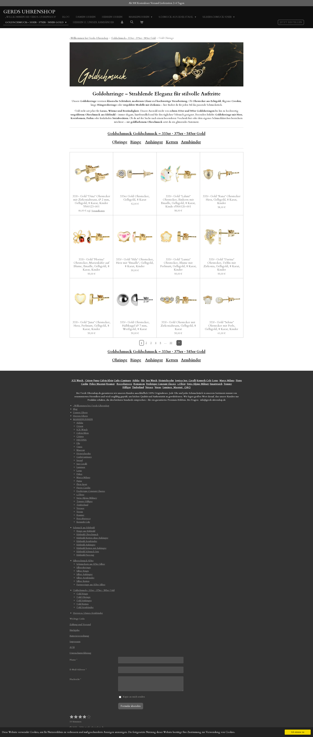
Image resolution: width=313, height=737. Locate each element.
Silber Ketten (82, 581)
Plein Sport (81, 484)
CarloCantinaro (84, 456)
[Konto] (122, 22)
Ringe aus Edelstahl (85, 531)
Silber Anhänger (84, 574)
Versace (149, 387)
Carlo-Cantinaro (122, 380)
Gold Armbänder (85, 607)
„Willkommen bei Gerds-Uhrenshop (89, 38)
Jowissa (179, 380)
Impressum (75, 641)
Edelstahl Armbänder (86, 541)
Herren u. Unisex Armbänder (88, 613)
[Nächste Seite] (179, 343)
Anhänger (154, 142)
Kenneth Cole (204, 380)
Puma (96, 380)
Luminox (168, 387)
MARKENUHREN (83, 419)
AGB (72, 647)
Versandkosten (98, 210)
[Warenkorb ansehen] (141, 22)
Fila (143, 380)
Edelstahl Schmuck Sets (87, 551)
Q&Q (187, 387)
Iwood (79, 460)
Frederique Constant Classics (161, 384)
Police (93, 384)
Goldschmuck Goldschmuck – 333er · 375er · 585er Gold (156, 133)
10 (171, 342)
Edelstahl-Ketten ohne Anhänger (92, 537)
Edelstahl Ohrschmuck (87, 534)
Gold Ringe (82, 593)
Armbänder (191, 142)
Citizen (89, 380)
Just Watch (152, 380)
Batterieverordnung (79, 635)
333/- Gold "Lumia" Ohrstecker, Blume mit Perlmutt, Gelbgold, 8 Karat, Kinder (178, 264)
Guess (79, 446)
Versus (158, 387)
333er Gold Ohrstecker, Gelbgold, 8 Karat (134, 198)
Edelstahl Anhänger (85, 544)
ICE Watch (82, 429)
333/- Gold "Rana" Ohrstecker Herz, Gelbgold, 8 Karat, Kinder (221, 200)
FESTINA (81, 439)
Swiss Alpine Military (198, 384)
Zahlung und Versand (80, 624)
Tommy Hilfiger (84, 501)
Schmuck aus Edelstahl (84, 527)
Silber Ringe (82, 570)
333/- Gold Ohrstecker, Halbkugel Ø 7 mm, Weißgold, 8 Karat (134, 326)
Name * (73, 659)
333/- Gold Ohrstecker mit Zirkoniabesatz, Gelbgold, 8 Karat (178, 326)
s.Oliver (181, 384)
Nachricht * (75, 679)
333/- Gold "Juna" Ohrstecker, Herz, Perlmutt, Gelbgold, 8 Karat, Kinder (91, 326)
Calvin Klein (106, 380)
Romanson (139, 384)
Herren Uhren (80, 415)
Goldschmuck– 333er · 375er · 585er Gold (133, 38)
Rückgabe (75, 630)
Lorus (215, 380)
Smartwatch (216, 384)
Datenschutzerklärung (80, 652)
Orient (79, 426)
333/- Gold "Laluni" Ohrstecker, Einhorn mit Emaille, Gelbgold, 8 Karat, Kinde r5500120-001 (178, 201)
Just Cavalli (189, 380)
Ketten (172, 142)
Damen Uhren (80, 412)
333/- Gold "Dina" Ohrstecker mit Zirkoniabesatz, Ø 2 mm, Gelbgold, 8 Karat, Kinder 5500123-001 (91, 201)
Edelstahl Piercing (85, 554)
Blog (75, 409)
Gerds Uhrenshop (29, 11)
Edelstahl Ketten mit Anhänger (91, 548)
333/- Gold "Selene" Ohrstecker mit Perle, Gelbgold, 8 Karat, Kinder (221, 326)
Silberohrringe (83, 567)
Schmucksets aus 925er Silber (90, 564)
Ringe (135, 142)
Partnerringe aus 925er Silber (90, 584)
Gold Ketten (82, 603)
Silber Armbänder (85, 577)
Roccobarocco (124, 384)
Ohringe (119, 360)
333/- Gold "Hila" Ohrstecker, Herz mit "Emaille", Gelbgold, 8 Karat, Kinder (135, 263)
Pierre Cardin (83, 487)
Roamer (110, 384)
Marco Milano (226, 380)
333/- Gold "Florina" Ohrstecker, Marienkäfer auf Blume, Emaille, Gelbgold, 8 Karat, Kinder (91, 264)
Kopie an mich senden (134, 696)
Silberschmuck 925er (83, 560)
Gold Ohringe (166, 38)
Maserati (101, 384)
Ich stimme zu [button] (297, 732)
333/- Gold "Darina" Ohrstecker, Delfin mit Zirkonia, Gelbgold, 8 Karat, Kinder (221, 264)
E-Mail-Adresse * (78, 669)
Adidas (136, 380)
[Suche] (131, 22)
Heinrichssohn (166, 380)
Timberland (138, 387)
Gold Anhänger (84, 600)
